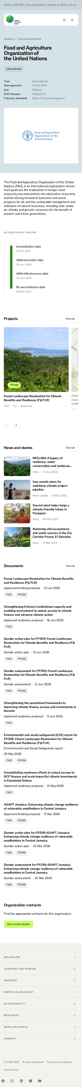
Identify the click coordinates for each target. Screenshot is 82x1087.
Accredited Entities (29, 39)
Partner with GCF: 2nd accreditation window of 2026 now (41, 5)
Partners (9, 39)
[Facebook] (3, 1080)
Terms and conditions (59, 1062)
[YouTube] (39, 1080)
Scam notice (11, 1070)
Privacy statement (33, 1062)
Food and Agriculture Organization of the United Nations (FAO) (39, 184)
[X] (30, 1080)
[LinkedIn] (21, 1080)
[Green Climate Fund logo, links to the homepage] (17, 19)
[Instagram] (12, 1080)
